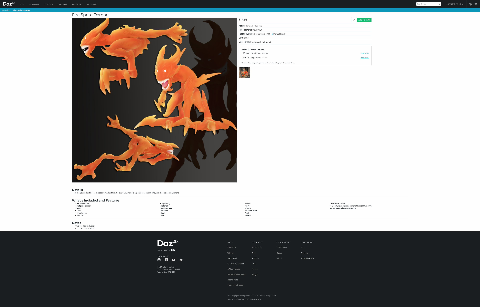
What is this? (365, 53)
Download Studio (454, 4)
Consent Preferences (236, 285)
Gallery (279, 253)
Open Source (233, 280)
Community (62, 4)
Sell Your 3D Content (236, 264)
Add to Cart (364, 20)
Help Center (232, 258)
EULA (274, 296)
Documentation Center (237, 274)
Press (254, 264)
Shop (22, 4)
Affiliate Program (234, 269)
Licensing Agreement (236, 296)
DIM (268, 34)
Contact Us (232, 247)
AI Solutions (92, 4)
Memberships (77, 4)
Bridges (255, 274)
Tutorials (231, 253)
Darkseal (249, 26)
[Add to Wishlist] (353, 20)
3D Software (34, 4)
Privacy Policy (265, 296)
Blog (253, 253)
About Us (255, 258)
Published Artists (307, 258)
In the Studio (281, 247)
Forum (279, 258)
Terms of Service (251, 296)
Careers (255, 269)
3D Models (48, 4)
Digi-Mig (258, 26)
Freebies (304, 253)
